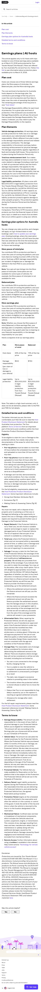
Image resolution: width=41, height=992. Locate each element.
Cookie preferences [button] (7, 980)
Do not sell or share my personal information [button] (14, 982)
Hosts (11, 16)
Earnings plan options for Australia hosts (17, 36)
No (15, 912)
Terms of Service (15, 427)
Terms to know (7, 44)
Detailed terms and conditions (13, 40)
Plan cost (5, 29)
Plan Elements (7, 33)
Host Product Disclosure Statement (15, 706)
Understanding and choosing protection (27, 16)
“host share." (10, 105)
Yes (6, 912)
